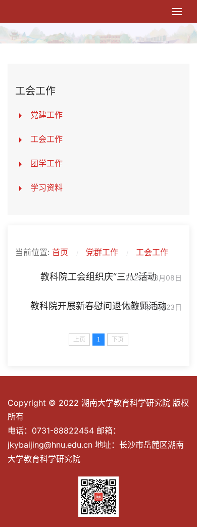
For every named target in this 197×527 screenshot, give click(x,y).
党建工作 (46, 115)
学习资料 (46, 187)
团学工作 (46, 163)
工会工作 (46, 139)
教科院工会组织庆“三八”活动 (98, 276)
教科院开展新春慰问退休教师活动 (98, 306)
